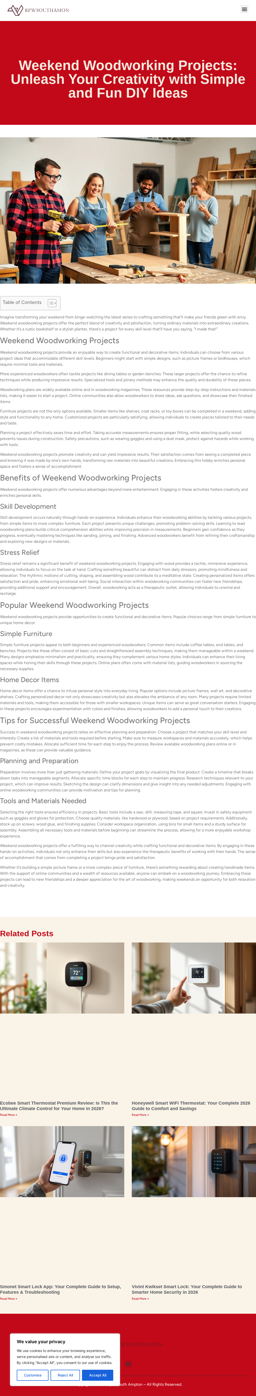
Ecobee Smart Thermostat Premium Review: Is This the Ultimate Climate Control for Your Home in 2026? (59, 1106)
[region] (65, 1359)
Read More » (8, 1115)
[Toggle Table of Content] (49, 303)
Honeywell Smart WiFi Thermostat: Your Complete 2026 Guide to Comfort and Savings (191, 1106)
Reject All (65, 1375)
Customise (33, 1375)
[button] (244, 9)
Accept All (97, 1375)
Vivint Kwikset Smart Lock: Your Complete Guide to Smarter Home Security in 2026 (187, 1289)
